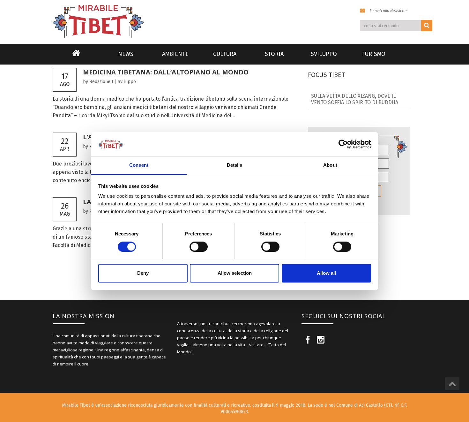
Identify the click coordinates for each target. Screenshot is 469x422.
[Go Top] (452, 383)
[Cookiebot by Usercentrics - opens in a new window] (343, 144)
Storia (274, 54)
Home (76, 57)
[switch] (199, 247)
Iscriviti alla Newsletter (389, 11)
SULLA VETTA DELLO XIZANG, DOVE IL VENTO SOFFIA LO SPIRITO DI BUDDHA (354, 99)
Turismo (373, 54)
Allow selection (235, 273)
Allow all (326, 273)
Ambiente (175, 54)
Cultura (224, 54)
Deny (143, 273)
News (125, 54)
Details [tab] (234, 165)
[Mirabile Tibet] (234, 14)
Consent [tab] (138, 165)
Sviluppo (324, 54)
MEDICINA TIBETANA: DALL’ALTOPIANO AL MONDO (166, 72)
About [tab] (330, 165)
